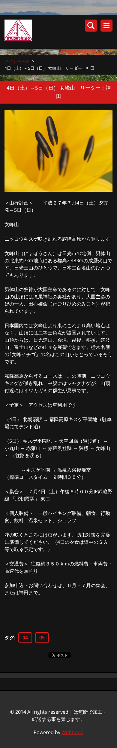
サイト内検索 (91, 26)
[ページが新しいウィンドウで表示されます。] (58, 151)
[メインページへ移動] (60, 32)
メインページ (17, 61)
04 (25, 637)
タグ (9, 637)
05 (42, 637)
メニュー (106, 26)
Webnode (72, 732)
